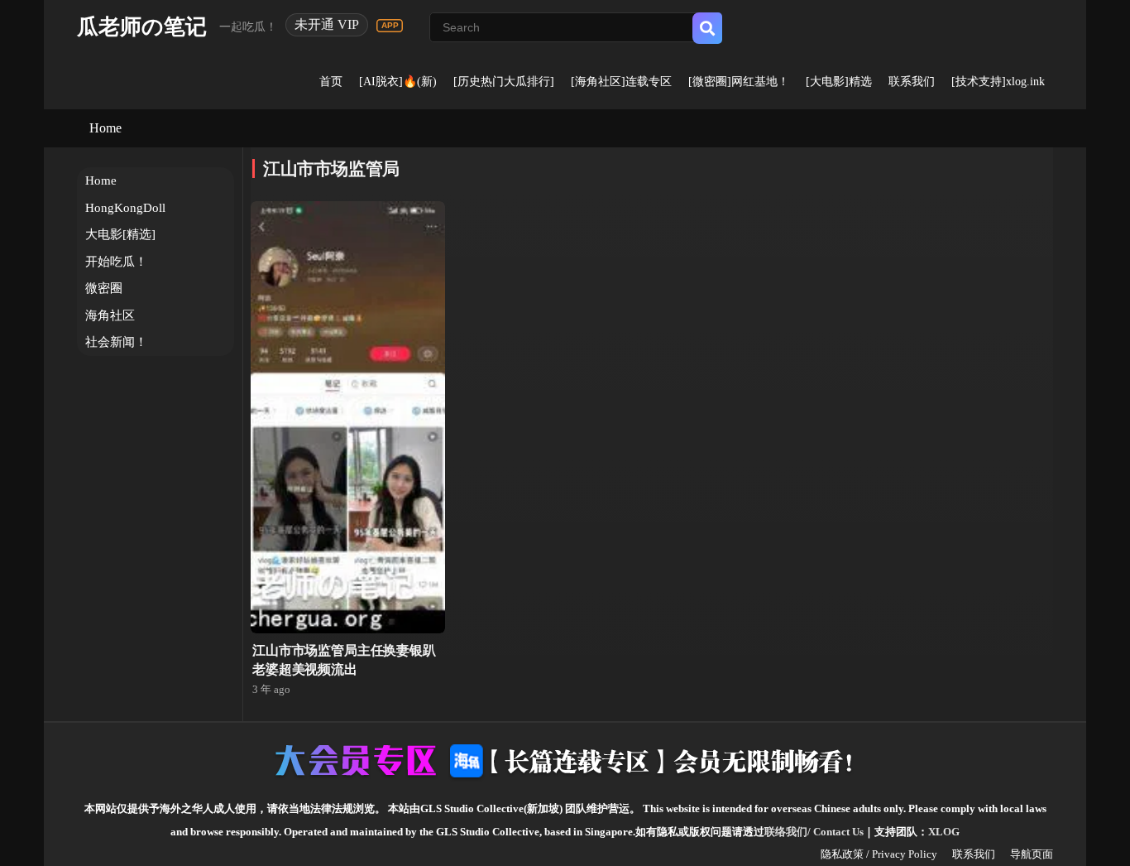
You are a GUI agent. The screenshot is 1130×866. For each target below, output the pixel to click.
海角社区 (110, 315)
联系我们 (911, 81)
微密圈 (103, 288)
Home (105, 128)
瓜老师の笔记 (142, 27)
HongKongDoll (125, 207)
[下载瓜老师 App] (390, 25)
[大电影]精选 (839, 81)
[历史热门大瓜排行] (503, 81)
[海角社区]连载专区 (621, 81)
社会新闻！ (116, 342)
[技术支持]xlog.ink (998, 81)
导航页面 (1031, 854)
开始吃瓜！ (116, 261)
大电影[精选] (120, 234)
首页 (330, 81)
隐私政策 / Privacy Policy (879, 854)
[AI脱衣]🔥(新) (398, 81)
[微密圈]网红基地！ (738, 81)
